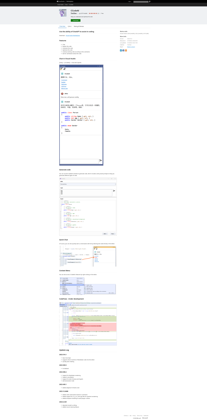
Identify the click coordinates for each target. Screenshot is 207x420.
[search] (149, 1)
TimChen (74, 13)
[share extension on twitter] (121, 51)
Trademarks (146, 415)
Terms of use (139, 415)
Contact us (126, 415)
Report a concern (131, 47)
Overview (62, 26)
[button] (75, 20)
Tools (66, 4)
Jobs (130, 415)
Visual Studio (60, 4)
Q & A (69, 26)
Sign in (129, 1)
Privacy (134, 415)
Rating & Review (79, 26)
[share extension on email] (126, 51)
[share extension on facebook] (123, 51)
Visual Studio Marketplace (73, 35)
